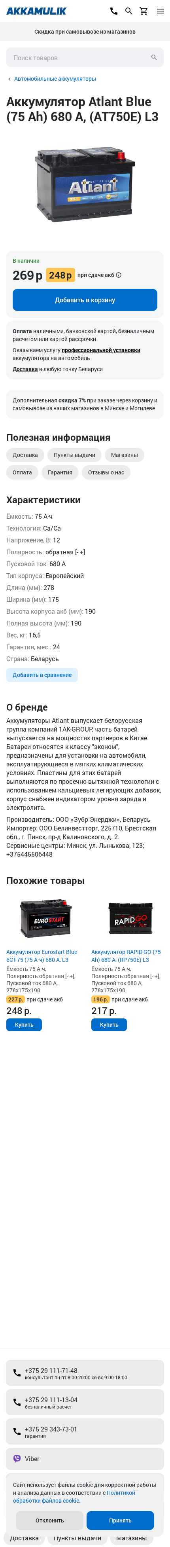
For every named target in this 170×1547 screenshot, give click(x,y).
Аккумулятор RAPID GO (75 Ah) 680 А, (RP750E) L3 (126, 955)
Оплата (22, 472)
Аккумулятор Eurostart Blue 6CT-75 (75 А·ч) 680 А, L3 (41, 955)
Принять (120, 1520)
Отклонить (50, 1520)
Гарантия (60, 472)
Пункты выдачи (74, 455)
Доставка (25, 369)
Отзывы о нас (106, 472)
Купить (24, 1024)
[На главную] (36, 11)
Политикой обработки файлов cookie (74, 1496)
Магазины (124, 455)
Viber (32, 1458)
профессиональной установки (101, 350)
